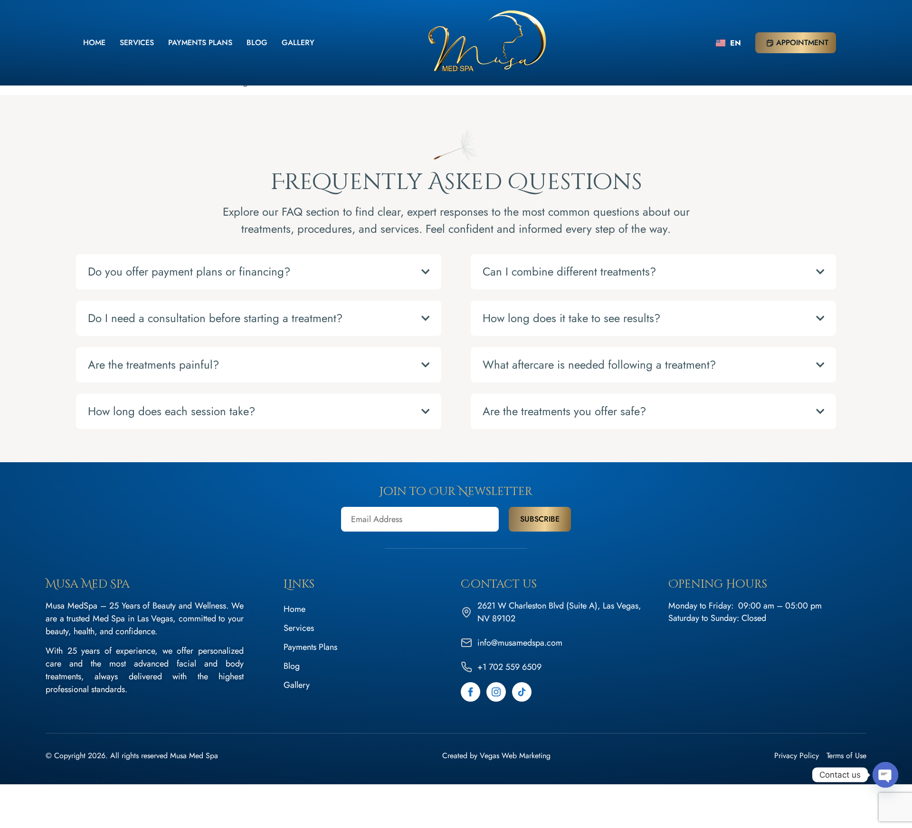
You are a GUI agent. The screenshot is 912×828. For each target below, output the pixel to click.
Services (137, 42)
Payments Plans (200, 42)
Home (94, 42)
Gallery (298, 42)
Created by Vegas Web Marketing (496, 755)
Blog (257, 42)
